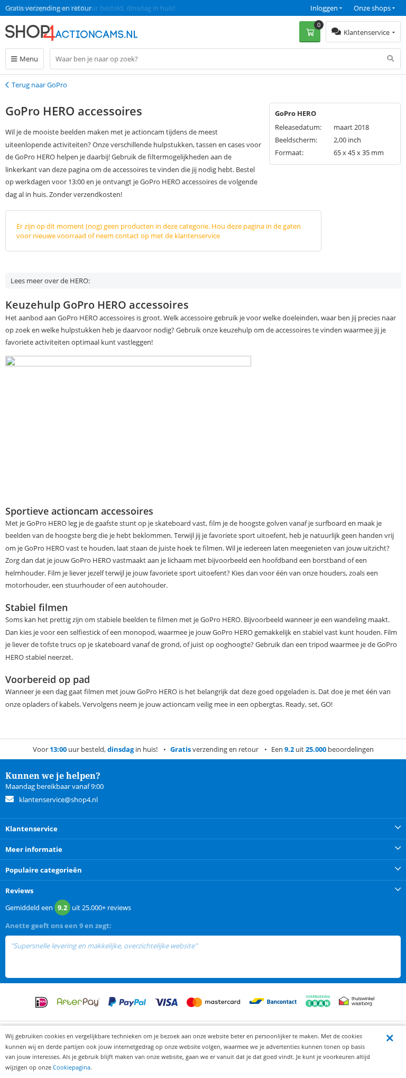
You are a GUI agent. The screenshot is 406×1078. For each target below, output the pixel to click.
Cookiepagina (71, 1067)
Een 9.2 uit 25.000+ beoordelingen (57, 8)
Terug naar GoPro (39, 84)
